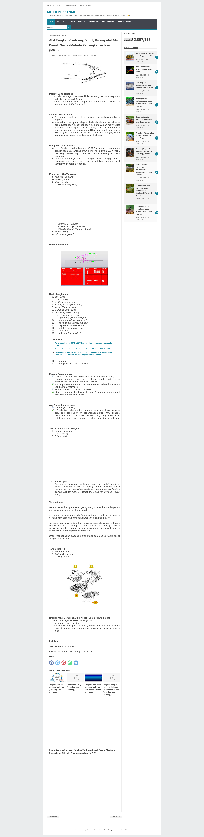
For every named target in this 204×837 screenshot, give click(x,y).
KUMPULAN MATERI (85, 5)
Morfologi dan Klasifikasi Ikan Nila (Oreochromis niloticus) (145, 85)
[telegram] (76, 662)
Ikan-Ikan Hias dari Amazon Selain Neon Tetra (144, 69)
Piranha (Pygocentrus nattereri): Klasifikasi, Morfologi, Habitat (144, 151)
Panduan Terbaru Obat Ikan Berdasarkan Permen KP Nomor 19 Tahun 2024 (83, 349)
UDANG (72, 22)
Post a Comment (90, 55)
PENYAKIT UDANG (108, 22)
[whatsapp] (70, 662)
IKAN (64, 22)
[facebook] (51, 662)
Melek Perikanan (61, 12)
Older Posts (116, 817)
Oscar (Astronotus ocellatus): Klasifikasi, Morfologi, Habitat (144, 119)
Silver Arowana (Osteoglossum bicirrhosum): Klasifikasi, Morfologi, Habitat (144, 170)
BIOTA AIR (81, 22)
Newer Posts (53, 817)
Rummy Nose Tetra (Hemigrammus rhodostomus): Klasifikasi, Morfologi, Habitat (144, 190)
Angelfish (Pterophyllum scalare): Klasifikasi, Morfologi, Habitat (145, 135)
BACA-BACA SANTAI (54, 5)
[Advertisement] (84, 204)
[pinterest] (63, 662)
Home (51, 22)
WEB (58, 22)
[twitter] (57, 662)
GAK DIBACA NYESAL (70, 5)
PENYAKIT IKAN (94, 22)
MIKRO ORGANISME (124, 22)
